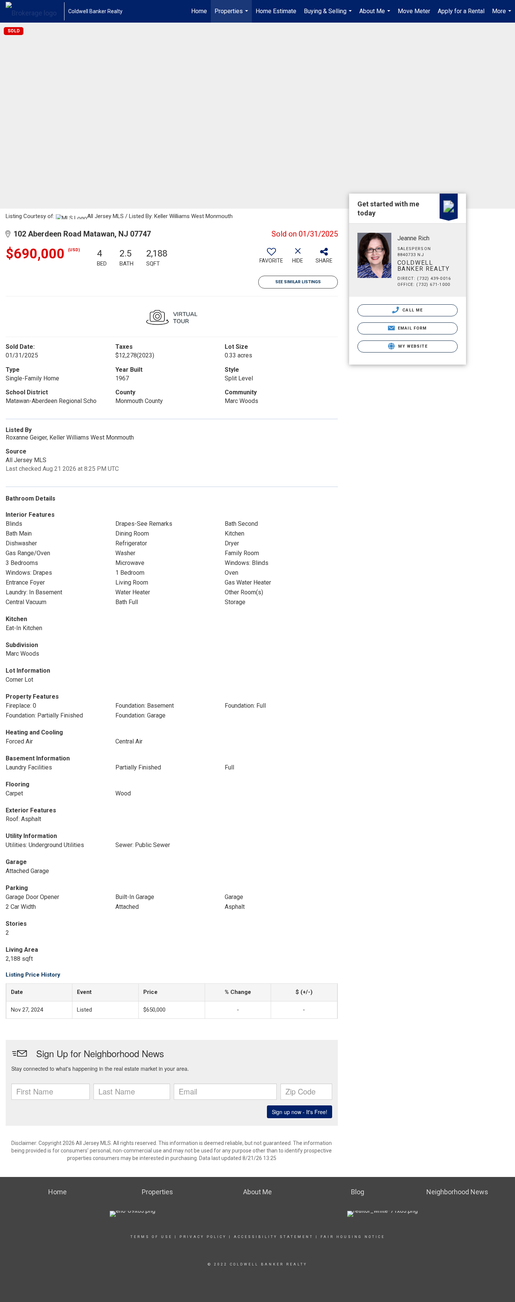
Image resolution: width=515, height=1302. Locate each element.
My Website (412, 346)
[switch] (271, 258)
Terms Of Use (151, 1237)
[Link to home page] (35, 11)
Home (199, 11)
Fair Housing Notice (352, 1237)
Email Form (411, 328)
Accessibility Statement (273, 1237)
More (502, 15)
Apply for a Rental (461, 11)
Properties (232, 15)
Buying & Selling (329, 15)
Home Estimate (276, 11)
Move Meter (414, 11)
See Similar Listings (298, 281)
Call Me (412, 310)
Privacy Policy (203, 1237)
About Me (375, 15)
